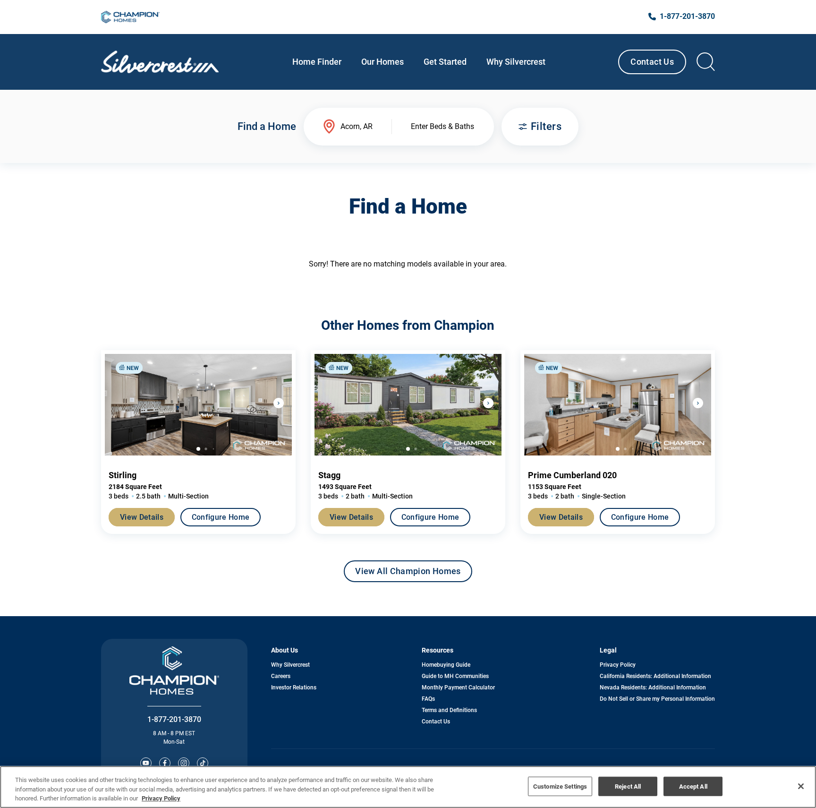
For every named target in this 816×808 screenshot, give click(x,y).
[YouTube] (146, 763)
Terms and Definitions (449, 710)
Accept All (693, 786)
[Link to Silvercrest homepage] (160, 62)
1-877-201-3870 (174, 719)
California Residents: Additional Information (655, 676)
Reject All (628, 786)
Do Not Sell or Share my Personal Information (657, 699)
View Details (141, 517)
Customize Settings (560, 786)
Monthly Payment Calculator (458, 687)
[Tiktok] (202, 763)
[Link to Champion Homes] (130, 17)
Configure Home (220, 517)
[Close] (800, 786)
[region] (408, 787)
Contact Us (652, 62)
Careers (280, 676)
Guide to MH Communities (455, 676)
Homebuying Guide (446, 665)
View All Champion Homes (407, 574)
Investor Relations (293, 687)
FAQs (428, 699)
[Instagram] (183, 763)
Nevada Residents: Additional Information (653, 687)
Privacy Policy (618, 665)
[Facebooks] (164, 763)
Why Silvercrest (290, 665)
